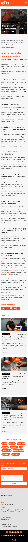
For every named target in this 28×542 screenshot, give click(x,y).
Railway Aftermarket (18, 450)
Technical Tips (11, 22)
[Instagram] (10, 532)
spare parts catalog (6, 272)
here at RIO (15, 270)
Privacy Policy (14, 537)
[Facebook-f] (7, 532)
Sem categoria (6, 454)
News (21, 447)
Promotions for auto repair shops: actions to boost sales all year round (13, 339)
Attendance (12, 443)
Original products (6, 450)
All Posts (5, 22)
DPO (2, 493)
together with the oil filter (10, 107)
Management (6, 334)
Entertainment (21, 443)
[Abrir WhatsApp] (24, 538)
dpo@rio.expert (4, 497)
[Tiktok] (21, 532)
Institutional (5, 447)
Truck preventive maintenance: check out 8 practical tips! (13, 29)
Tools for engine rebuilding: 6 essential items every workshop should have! (13, 418)
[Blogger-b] (18, 532)
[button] (3, 308)
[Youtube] (12, 532)
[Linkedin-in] (15, 532)
